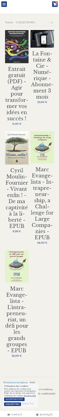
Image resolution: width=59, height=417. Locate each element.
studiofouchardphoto (17, 382)
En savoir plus (30, 396)
